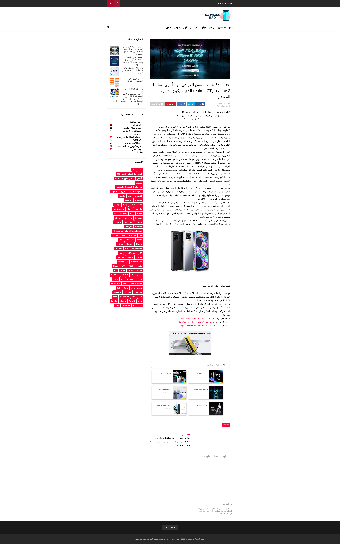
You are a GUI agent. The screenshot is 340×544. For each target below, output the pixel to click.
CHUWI (139, 222)
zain (117, 305)
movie (139, 266)
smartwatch (136, 288)
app (129, 196)
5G (134, 170)
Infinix (120, 244)
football (132, 235)
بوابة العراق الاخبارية (132, 131)
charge (118, 218)
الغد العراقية (135, 122)
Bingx (117, 205)
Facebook (169, 528)
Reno (125, 283)
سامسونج (221, 27)
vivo (140, 301)
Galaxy (115, 235)
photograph (136, 275)
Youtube (126, 305)
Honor (139, 244)
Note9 (130, 270)
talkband (138, 292)
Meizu (130, 257)
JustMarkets (131, 253)
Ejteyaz (129, 227)
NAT (123, 266)
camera (123, 213)
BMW (139, 213)
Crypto (118, 222)
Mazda (139, 257)
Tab (118, 288)
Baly (125, 205)
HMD (121, 240)
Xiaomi (123, 301)
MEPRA (121, 257)
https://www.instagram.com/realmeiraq (196, 322)
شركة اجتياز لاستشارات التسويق (129, 187)
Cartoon (128, 218)
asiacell (128, 200)
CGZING (137, 140)
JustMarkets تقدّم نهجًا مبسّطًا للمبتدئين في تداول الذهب (132, 70)
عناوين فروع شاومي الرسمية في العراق (134, 79)
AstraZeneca (136, 205)
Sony (126, 288)
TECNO (127, 292)
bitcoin (138, 209)
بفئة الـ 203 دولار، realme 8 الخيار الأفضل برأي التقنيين (164, 377)
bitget (129, 209)
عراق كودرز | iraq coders (129, 146)
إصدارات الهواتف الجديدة (124, 178)
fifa (140, 235)
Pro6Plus (115, 275)
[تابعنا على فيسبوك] (117, 3)
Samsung (115, 283)
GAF (124, 235)
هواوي (203, 27)
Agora (114, 192)
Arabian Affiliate (133, 143)
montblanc (123, 262)
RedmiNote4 (136, 283)
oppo (122, 270)
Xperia (114, 301)
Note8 (139, 270)
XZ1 (140, 305)
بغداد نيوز (137, 134)
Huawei (129, 244)
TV (140, 297)
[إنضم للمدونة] (110, 3)
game (139, 240)
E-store (138, 227)
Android (138, 196)
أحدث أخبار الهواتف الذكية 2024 (129, 174)
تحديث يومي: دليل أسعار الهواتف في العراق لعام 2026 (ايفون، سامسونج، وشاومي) (133, 50)
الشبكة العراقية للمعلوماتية (129, 137)
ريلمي (211, 27)
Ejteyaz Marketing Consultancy (128, 231)
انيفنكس (193, 27)
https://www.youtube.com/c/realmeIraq (198, 326)
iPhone (119, 248)
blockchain (119, 209)
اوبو (185, 27)
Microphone (136, 262)
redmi (115, 279)
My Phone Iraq (173, 539)
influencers (137, 248)
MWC (131, 266)
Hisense (130, 240)
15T (140, 170)
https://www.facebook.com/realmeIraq (196, 318)
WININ (132, 301)
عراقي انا (137, 125)
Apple (122, 196)
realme (226, 425)
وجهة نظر (136, 149)
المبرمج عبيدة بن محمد (144, 539)
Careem (138, 218)
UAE (134, 297)
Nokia (115, 266)
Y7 (134, 305)
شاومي (177, 27)
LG (121, 253)
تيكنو (231, 27)
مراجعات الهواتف (135, 192)
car (115, 213)
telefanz (117, 292)
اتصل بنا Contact (224, 3)
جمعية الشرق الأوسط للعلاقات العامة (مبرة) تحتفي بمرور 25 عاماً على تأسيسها (132, 61)
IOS (126, 248)
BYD (132, 213)
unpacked (124, 297)
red (122, 279)
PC (115, 270)
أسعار (139, 178)
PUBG (139, 279)
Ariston (138, 200)
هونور (168, 27)
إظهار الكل (139, 152)
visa (115, 297)
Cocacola (128, 222)
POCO (125, 275)
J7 (141, 253)
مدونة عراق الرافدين (132, 128)
